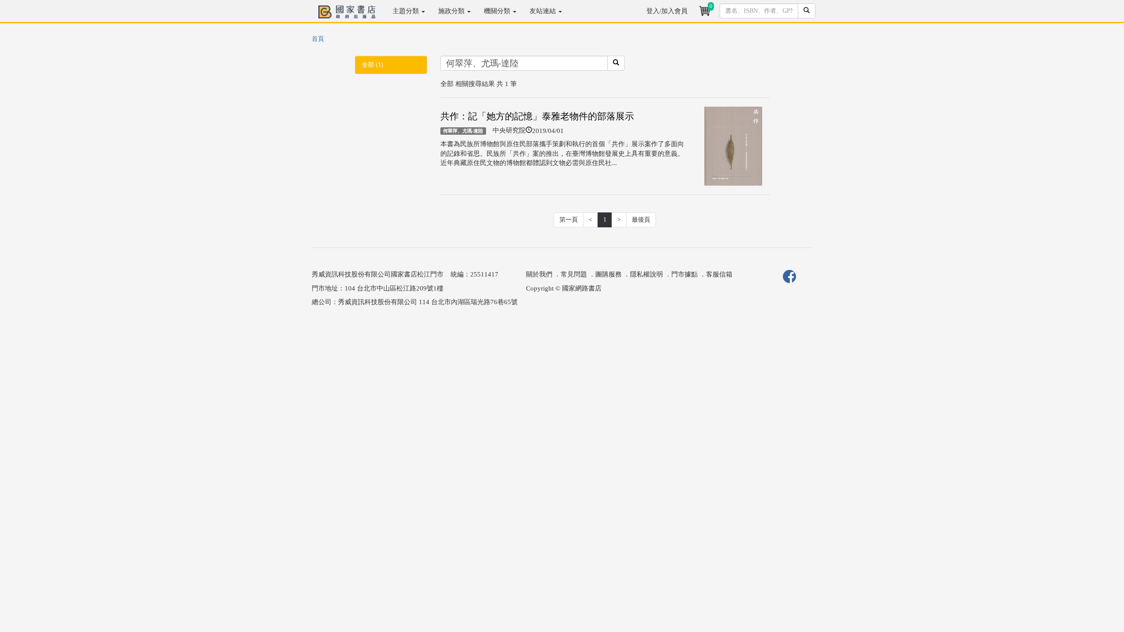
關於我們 (539, 274)
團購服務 (608, 274)
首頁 (318, 39)
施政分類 (452, 10)
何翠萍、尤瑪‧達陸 (463, 130)
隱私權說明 (646, 274)
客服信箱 (719, 274)
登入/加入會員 (667, 10)
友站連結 (544, 10)
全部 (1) (372, 64)
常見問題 (574, 274)
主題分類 (407, 10)
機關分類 (498, 10)
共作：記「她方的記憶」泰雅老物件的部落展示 (537, 116)
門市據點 (684, 274)
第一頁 (568, 219)
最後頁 (641, 219)
